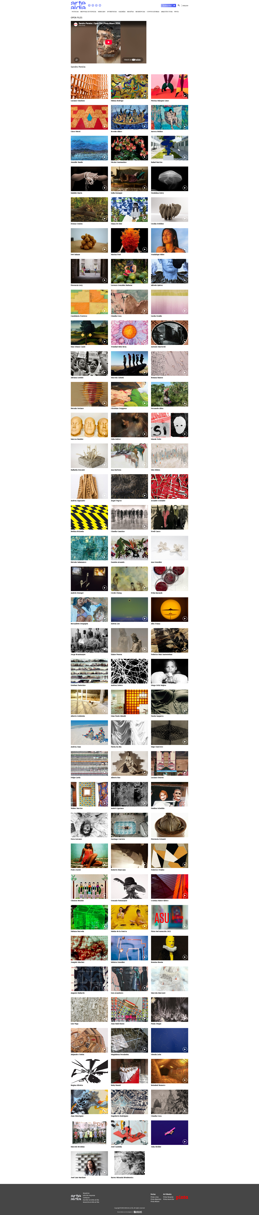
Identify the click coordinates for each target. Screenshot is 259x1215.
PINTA (176, 12)
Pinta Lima (155, 1197)
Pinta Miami (155, 1201)
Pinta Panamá (168, 1197)
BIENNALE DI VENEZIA (88, 12)
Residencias (140, 12)
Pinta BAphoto (156, 1199)
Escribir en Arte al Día (91, 1200)
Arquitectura (166, 12)
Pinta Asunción (168, 1199)
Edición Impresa (89, 1195)
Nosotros (86, 1193)
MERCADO (101, 12)
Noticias (75, 12)
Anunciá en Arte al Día (91, 1202)
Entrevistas (112, 12)
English (185, 6)
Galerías (122, 12)
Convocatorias (153, 12)
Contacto (86, 1198)
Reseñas (130, 12)
